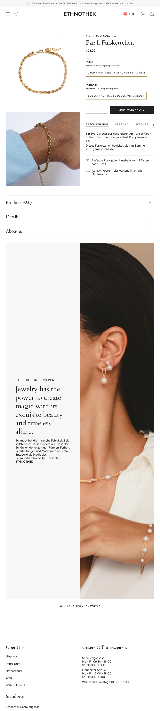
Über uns (12, 656)
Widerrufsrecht (15, 685)
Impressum (13, 663)
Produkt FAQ (19, 203)
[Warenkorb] (151, 13)
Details (12, 217)
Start (89, 36)
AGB (9, 678)
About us (14, 231)
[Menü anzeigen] (8, 13)
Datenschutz (14, 671)
